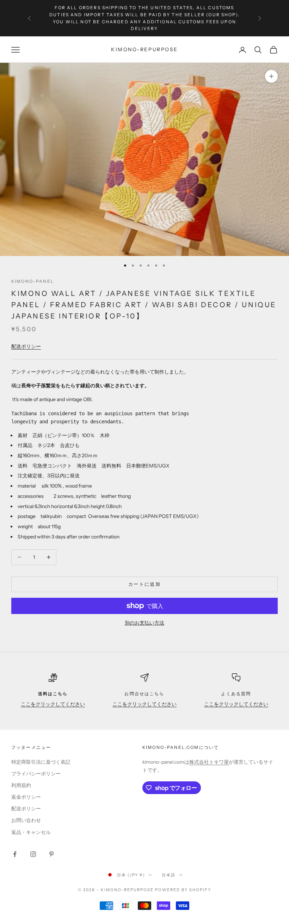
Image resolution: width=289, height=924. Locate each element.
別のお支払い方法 (144, 623)
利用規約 (21, 785)
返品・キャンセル (31, 832)
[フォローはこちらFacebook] (14, 854)
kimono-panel (32, 281)
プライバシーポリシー (36, 773)
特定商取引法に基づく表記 (40, 762)
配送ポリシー (26, 346)
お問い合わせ (26, 820)
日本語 (169, 874)
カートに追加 (144, 584)
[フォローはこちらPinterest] (51, 854)
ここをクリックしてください (53, 704)
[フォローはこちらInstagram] (33, 854)
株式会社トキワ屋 (209, 762)
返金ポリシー (26, 797)
